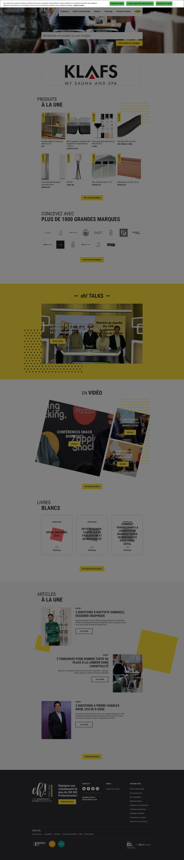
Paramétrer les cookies (117, 3)
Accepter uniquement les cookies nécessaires (140, 3)
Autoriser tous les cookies (164, 3)
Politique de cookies (78, 5)
